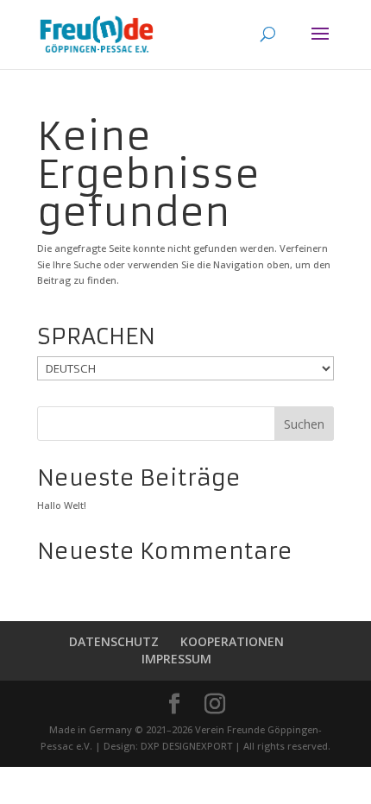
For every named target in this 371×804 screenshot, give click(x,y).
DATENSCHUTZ (114, 641)
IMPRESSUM (176, 658)
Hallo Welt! (61, 505)
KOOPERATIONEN (232, 641)
